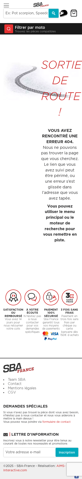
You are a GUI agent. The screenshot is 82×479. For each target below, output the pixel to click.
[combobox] (31, 13)
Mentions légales (22, 388)
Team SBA (17, 379)
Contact (14, 384)
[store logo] (41, 4)
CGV (12, 392)
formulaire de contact (56, 422)
